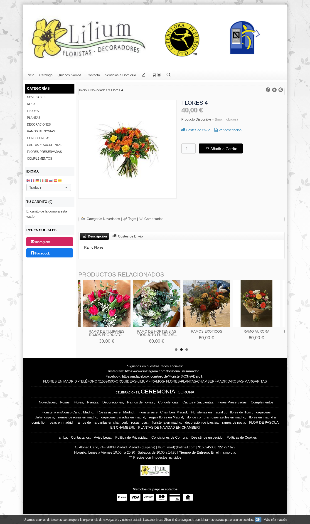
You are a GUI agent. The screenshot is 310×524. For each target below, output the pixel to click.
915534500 (206, 447)
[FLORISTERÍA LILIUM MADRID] (155, 37)
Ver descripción (230, 130)
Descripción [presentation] (97, 236)
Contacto (93, 75)
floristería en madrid (166, 422)
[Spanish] (55, 181)
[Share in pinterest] (281, 90)
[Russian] (51, 181)
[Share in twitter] (274, 90)
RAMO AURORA (256, 331)
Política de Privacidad (131, 437)
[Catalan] (60, 181)
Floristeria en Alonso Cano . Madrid (67, 412)
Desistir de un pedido (206, 437)
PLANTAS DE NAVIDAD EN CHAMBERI (169, 427)
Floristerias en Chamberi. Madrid (162, 412)
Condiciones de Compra (169, 437)
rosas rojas (139, 422)
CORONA (186, 392)
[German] (37, 181)
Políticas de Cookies (241, 437)
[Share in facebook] (268, 90)
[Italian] (42, 181)
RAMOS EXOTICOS (206, 331)
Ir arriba (61, 437)
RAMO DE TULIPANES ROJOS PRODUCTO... (106, 333)
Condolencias (38, 138)
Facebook (42, 253)
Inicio (30, 75)
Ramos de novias (41, 131)
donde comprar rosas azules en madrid (216, 417)
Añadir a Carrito (223, 148)
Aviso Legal (102, 437)
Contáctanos (80, 437)
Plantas (33, 117)
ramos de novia (233, 422)
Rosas (32, 104)
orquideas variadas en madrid (123, 417)
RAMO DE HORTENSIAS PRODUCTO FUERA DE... (156, 333)
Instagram (42, 242)
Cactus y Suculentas (44, 145)
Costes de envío (198, 130)
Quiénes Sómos (69, 75)
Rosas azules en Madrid (115, 412)
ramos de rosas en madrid (77, 417)
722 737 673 (226, 447)
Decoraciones (39, 124)
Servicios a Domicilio (120, 75)
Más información (275, 520)
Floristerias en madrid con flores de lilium (221, 412)
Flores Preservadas (44, 151)
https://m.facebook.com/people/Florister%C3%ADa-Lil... (163, 376)
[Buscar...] (168, 75)
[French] (32, 181)
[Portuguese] (46, 181)
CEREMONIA (158, 391)
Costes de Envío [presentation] (130, 236)
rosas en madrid (61, 422)
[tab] (94, 236)
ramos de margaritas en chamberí (102, 422)
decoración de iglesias (201, 422)
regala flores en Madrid (166, 417)
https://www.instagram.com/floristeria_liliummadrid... (163, 371)
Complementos (39, 158)
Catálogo (45, 75)
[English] (28, 181)
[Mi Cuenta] (143, 75)
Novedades (36, 97)
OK (258, 520)
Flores (33, 111)
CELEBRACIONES (127, 392)
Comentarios (153, 219)
